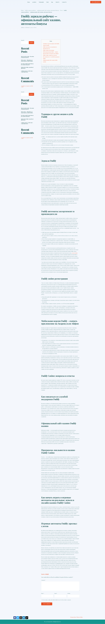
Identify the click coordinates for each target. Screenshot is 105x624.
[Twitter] (17, 617)
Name (42, 593)
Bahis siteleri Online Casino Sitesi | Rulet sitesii (27, 68)
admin (22, 27)
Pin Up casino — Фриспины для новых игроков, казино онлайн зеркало (26, 61)
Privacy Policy (80, 617)
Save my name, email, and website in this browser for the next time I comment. (56, 599)
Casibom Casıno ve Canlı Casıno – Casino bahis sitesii (27, 72)
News (35, 27)
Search (22, 40)
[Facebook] (14, 617)
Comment (43, 580)
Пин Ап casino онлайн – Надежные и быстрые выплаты (27, 57)
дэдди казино (74, 253)
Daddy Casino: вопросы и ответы (50, 55)
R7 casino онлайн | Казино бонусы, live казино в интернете (27, 64)
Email (55, 593)
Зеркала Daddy (46, 45)
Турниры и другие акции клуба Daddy (51, 43)
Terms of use (73, 617)
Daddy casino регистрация (48, 50)
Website (68, 593)
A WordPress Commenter (25, 86)
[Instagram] (20, 617)
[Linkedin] (23, 617)
